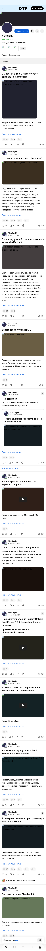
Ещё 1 (23, 48)
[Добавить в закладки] (11, 385)
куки (17, 940)
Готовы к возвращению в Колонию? (22, 158)
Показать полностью (11, 134)
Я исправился (9, 398)
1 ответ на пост (9, 468)
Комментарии (14, 55)
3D (9, 890)
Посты (4, 55)
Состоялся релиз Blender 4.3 (18, 894)
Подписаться (22, 31)
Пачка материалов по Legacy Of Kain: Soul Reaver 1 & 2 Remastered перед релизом (23, 622)
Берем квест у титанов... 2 (16, 329)
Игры (10, 70)
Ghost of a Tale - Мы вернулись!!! (20, 547)
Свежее (5, 61)
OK (39, 940)
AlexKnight (12, 67)
